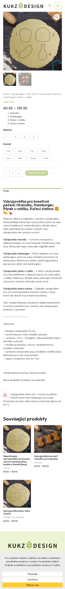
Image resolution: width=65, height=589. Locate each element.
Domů (6, 94)
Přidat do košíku (36, 172)
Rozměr (7, 144)
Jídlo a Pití (32, 94)
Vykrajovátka (17, 94)
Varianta (7, 129)
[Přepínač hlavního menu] (58, 6)
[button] (49, 6)
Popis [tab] (6, 190)
